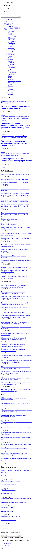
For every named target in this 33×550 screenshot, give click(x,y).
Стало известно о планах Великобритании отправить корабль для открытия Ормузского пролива (15, 126)
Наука (10, 61)
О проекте (7, 543)
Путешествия (12, 72)
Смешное (11, 74)
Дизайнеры (11, 43)
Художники (11, 91)
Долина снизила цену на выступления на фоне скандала (16, 427)
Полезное (11, 64)
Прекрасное (11, 67)
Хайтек (10, 89)
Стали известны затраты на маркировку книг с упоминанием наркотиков (13, 415)
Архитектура (12, 36)
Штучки (10, 94)
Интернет (11, 48)
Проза (10, 69)
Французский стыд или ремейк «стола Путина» (13, 502)
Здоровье (11, 46)
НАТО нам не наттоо (6, 493)
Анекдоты (11, 33)
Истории (11, 51)
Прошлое (11, 71)
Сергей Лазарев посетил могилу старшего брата (14, 448)
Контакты (7, 545)
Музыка (10, 59)
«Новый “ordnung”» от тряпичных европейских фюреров (16, 475)
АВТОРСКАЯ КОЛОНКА (12, 28)
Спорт (10, 76)
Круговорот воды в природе (8, 484)
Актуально (11, 31)
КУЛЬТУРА (8, 24)
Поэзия (10, 66)
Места (10, 56)
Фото (9, 87)
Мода (9, 58)
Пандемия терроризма (7, 511)
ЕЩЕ (6, 29)
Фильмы (10, 86)
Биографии (11, 39)
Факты (10, 84)
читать (3, 115)
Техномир (11, 79)
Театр (10, 77)
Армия (10, 34)
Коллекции (11, 54)
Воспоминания (13, 41)
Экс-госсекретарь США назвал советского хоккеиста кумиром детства (16, 160)
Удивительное (12, 82)
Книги (10, 53)
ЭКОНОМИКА (9, 23)
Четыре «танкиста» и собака (8, 520)
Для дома (11, 44)
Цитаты (10, 92)
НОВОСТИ (8, 20)
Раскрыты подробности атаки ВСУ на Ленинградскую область (16, 107)
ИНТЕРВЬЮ (8, 26)
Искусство (11, 49)
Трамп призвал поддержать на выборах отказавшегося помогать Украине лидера (14, 143)
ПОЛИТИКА (8, 21)
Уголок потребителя (14, 81)
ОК (19, 535)
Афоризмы (11, 38)
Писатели (11, 62)
